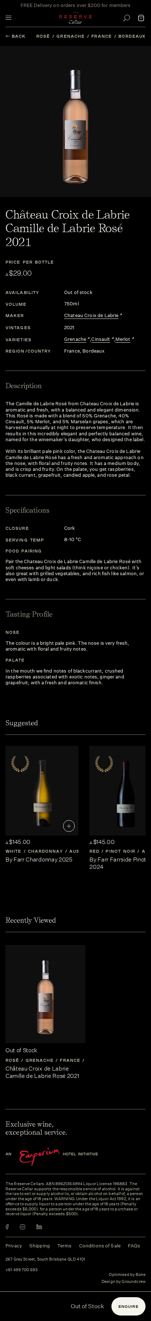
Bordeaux (132, 36)
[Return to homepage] (75, 18)
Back (19, 36)
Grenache (70, 36)
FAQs (134, 1246)
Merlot (122, 339)
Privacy (13, 1246)
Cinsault (100, 339)
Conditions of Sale (100, 1246)
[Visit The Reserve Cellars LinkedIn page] (39, 1226)
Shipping (39, 1246)
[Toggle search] (126, 18)
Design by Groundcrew (124, 1281)
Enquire (128, 1306)
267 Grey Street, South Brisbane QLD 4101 (45, 1259)
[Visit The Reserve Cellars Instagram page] (22, 1226)
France (101, 36)
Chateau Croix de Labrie (91, 316)
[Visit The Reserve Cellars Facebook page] (7, 1226)
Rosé (43, 36)
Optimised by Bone (127, 1274)
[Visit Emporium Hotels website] (64, 1157)
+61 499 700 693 (21, 1270)
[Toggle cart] (141, 18)
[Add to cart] (69, 826)
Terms (64, 1246)
